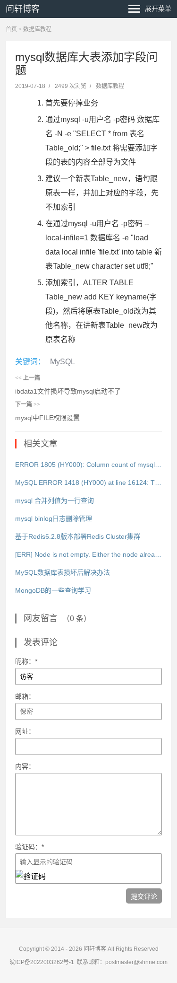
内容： (25, 766)
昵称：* (26, 661)
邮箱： (25, 696)
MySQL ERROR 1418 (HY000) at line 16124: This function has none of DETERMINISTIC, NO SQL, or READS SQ (88, 482)
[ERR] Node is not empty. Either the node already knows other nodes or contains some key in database (88, 554)
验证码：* (29, 847)
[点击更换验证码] (31, 876)
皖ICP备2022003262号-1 (41, 962)
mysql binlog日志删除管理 (53, 518)
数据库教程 (37, 29)
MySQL (62, 362)
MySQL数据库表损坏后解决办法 (62, 572)
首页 (11, 29)
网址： (25, 731)
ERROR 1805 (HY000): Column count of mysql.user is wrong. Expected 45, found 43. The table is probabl (88, 464)
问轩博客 (23, 9)
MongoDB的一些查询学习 (53, 590)
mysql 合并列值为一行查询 (54, 500)
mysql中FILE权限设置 (47, 417)
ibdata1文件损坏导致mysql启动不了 (68, 391)
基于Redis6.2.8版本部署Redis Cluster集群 (77, 536)
